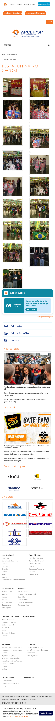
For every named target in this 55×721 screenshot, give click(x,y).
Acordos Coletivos (36, 558)
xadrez (4, 669)
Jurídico (32, 572)
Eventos (31, 644)
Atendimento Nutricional (27, 594)
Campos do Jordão (9, 622)
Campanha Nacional (36, 561)
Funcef (31, 566)
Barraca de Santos (8, 619)
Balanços (5, 558)
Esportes (6, 644)
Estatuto (5, 569)
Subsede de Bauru (8, 633)
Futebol (4, 653)
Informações (8, 588)
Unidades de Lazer (10, 616)
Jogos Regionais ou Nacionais (12, 661)
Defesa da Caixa (35, 563)
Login (50, 22)
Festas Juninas (33, 655)
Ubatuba (5, 636)
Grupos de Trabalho (36, 569)
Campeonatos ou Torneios (11, 650)
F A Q (4, 686)
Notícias (5, 600)
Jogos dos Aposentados (10, 658)
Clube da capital (8, 625)
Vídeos (4, 597)
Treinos (4, 666)
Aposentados (29, 616)
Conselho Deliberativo (10, 561)
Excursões (31, 653)
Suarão (4, 630)
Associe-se (29, 677)
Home (12, 4)
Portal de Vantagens (14, 466)
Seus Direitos (35, 555)
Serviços (22, 588)
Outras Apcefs (7, 605)
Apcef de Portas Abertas (36, 647)
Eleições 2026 (7, 591)
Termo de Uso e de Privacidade (13, 580)
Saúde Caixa (33, 574)
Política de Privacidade (19, 716)
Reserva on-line (23, 605)
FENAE (19, 4)
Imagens (15, 340)
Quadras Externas (8, 664)
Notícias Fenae (11, 348)
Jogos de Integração (9, 655)
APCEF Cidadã (23, 591)
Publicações (16, 326)
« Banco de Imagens (9, 54)
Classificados (23, 600)
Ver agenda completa (45, 317)
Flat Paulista (6, 627)
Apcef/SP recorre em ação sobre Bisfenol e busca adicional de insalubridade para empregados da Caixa (26, 453)
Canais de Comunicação (10, 683)
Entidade (5, 566)
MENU (9, 45)
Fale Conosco (8, 677)
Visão (4, 574)
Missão (4, 572)
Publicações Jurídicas (20, 333)
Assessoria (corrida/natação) (12, 647)
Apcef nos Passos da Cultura (38, 650)
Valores (4, 577)
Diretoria (5, 563)
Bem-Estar (21, 597)
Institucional (8, 555)
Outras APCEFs (29, 4)
